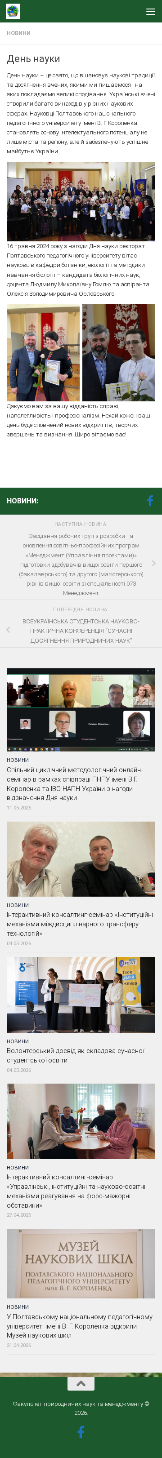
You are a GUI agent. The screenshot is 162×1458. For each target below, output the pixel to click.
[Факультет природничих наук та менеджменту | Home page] (15, 11)
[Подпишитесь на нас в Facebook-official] (149, 500)
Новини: (22, 501)
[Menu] (151, 11)
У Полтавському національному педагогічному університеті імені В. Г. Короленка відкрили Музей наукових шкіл (80, 1326)
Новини (19, 33)
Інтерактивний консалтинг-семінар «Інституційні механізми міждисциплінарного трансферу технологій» (80, 924)
